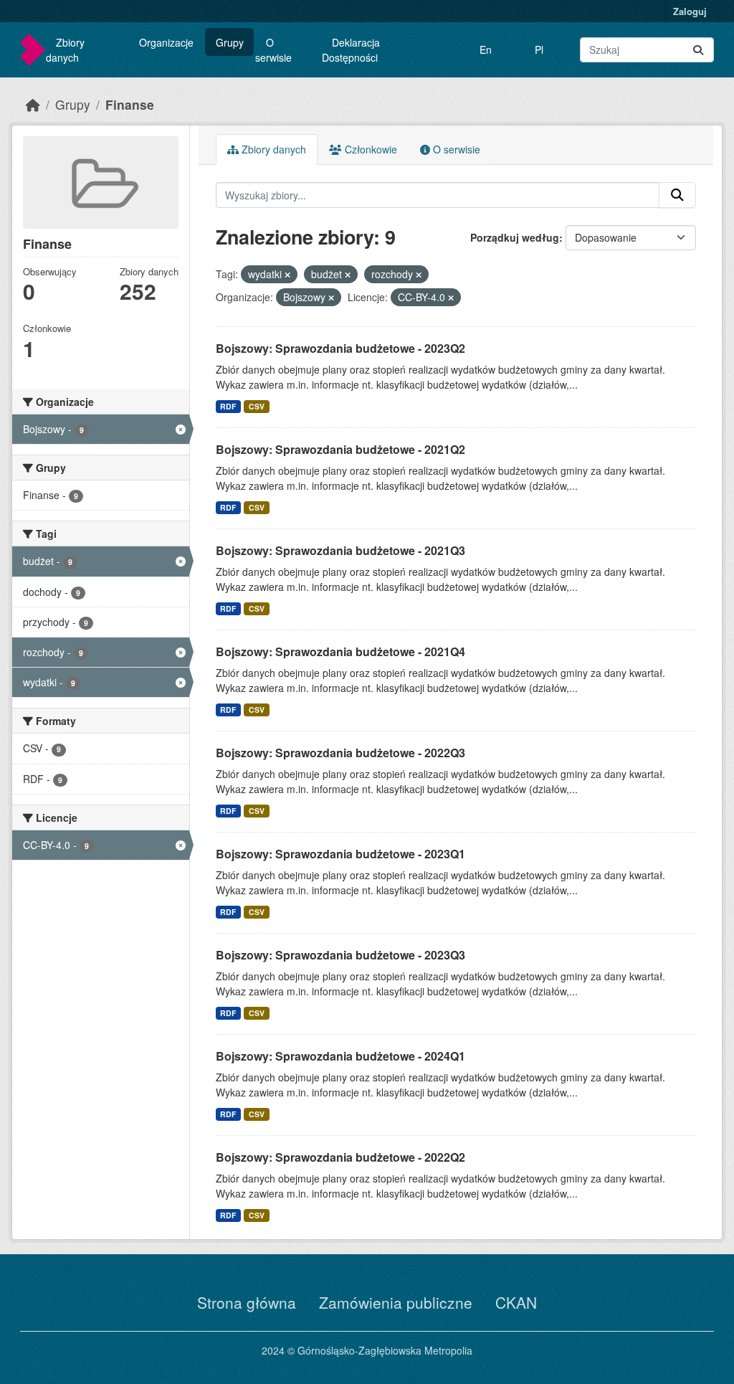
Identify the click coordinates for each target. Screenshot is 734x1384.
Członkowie (369, 149)
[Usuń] (287, 274)
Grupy (230, 42)
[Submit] (698, 49)
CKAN (516, 1302)
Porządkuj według (514, 237)
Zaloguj (690, 11)
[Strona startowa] (33, 104)
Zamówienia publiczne (395, 1302)
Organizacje (166, 42)
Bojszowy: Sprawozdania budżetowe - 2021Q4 (340, 651)
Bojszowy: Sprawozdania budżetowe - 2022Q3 (340, 752)
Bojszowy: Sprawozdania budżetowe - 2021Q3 (340, 550)
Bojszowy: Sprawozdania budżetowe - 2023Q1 (340, 853)
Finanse (129, 104)
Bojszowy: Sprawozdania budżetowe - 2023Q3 (340, 955)
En (486, 49)
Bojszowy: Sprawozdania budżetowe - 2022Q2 (340, 1157)
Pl (539, 49)
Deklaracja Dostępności (351, 50)
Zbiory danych (65, 50)
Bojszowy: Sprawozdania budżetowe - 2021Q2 (340, 449)
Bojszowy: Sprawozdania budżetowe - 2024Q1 (340, 1056)
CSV (256, 406)
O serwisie (273, 50)
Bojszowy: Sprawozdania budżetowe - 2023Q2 (340, 348)
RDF (228, 406)
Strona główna (246, 1302)
